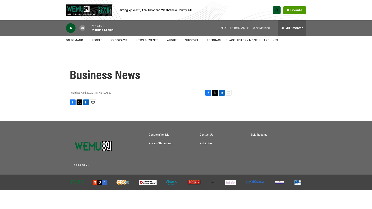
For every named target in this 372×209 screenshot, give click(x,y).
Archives (271, 40)
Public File (206, 143)
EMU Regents (259, 134)
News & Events (147, 40)
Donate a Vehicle (159, 134)
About (172, 40)
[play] (71, 28)
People (96, 40)
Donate (296, 10)
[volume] (82, 28)
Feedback (214, 40)
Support (192, 40)
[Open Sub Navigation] (86, 40)
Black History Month (243, 40)
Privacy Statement (160, 143)
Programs (119, 40)
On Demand (74, 40)
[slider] (88, 28)
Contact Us (206, 134)
